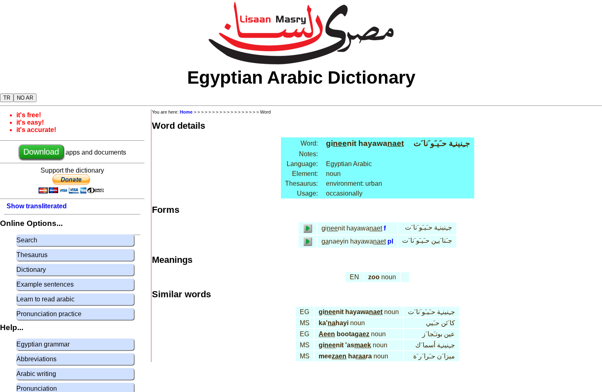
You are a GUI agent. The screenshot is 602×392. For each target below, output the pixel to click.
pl (390, 241)
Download (41, 151)
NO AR (25, 98)
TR (6, 98)
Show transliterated (37, 206)
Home (186, 111)
